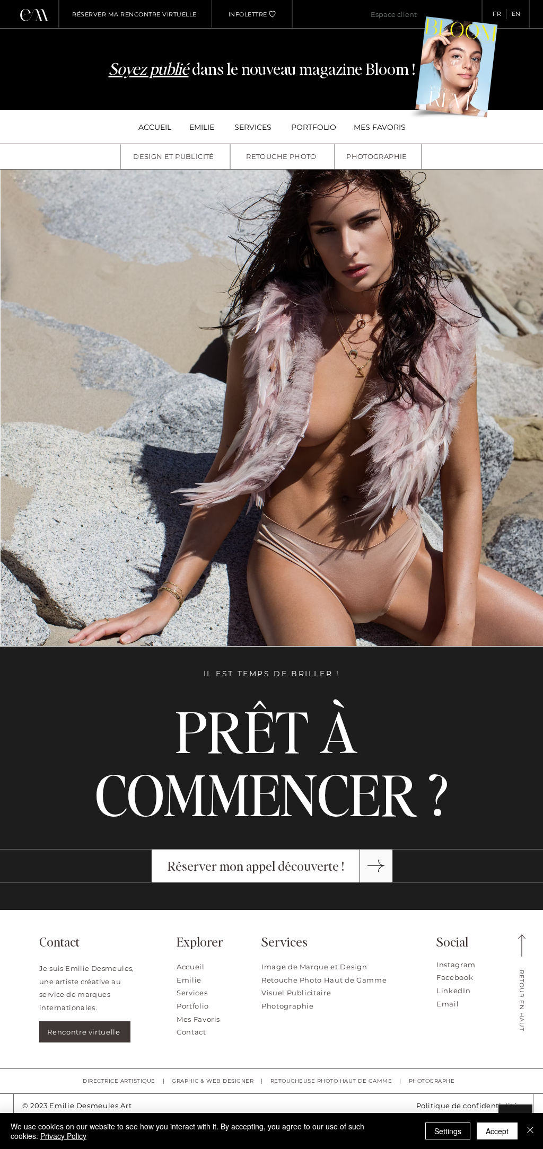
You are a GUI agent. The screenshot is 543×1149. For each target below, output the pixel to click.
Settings (447, 1131)
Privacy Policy (63, 1135)
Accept (497, 1131)
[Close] (530, 1131)
